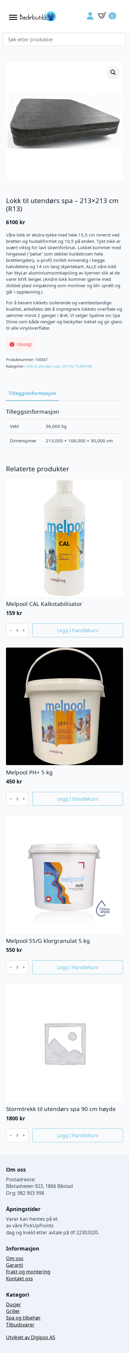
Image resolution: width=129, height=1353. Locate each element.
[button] (113, 72)
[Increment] (23, 630)
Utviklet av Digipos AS (30, 1337)
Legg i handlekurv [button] (77, 630)
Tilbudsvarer (20, 1324)
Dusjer (13, 1304)
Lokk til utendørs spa (43, 366)
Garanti (14, 1265)
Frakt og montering (28, 1271)
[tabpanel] (64, 428)
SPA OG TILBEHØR (77, 366)
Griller (13, 1311)
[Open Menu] (13, 16)
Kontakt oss (19, 1278)
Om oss (14, 1258)
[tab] (32, 393)
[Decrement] (11, 630)
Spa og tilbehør (23, 1317)
